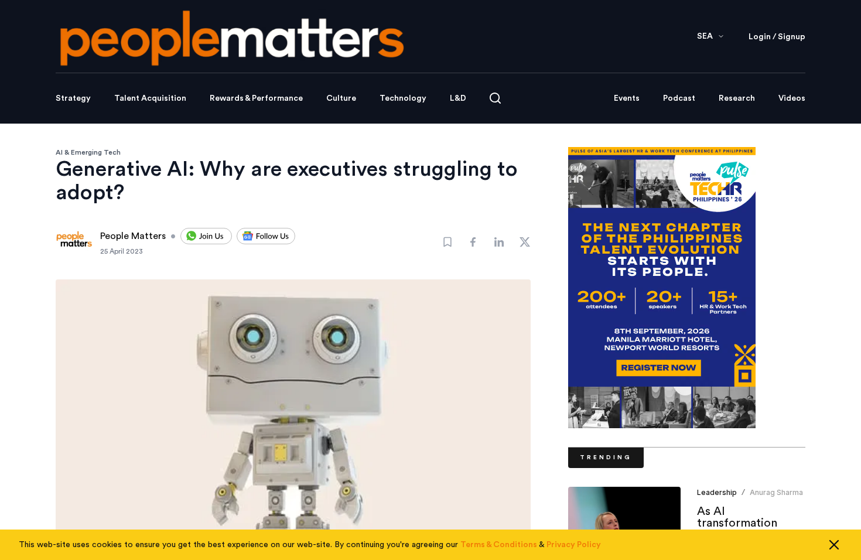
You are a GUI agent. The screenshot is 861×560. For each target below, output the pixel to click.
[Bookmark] (447, 242)
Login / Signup (777, 37)
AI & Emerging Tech (88, 152)
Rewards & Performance (256, 98)
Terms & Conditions (498, 545)
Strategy (73, 98)
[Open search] (495, 98)
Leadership (717, 492)
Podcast (679, 98)
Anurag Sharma (776, 492)
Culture (341, 98)
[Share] (473, 242)
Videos (791, 98)
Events (627, 98)
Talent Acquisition (150, 98)
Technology (403, 98)
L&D (458, 98)
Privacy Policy (573, 545)
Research (737, 98)
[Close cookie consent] (834, 545)
